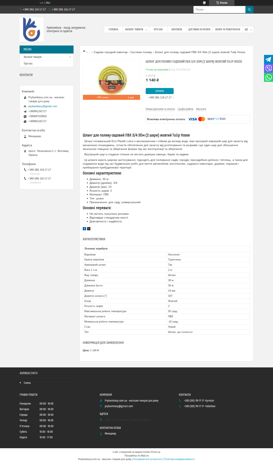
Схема (27, 383)
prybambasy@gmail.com (42, 106)
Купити (159, 91)
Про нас (158, 29)
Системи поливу (141, 52)
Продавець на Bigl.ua (137, 455)
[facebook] (84, 229)
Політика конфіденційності (179, 459)
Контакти (176, 29)
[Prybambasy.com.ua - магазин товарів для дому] (32, 30)
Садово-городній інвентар (111, 52)
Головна (113, 29)
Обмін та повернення (227, 29)
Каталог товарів (134, 29)
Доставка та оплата (199, 29)
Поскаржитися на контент (147, 459)
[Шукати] (249, 9)
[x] (88, 229)
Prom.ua (155, 452)
